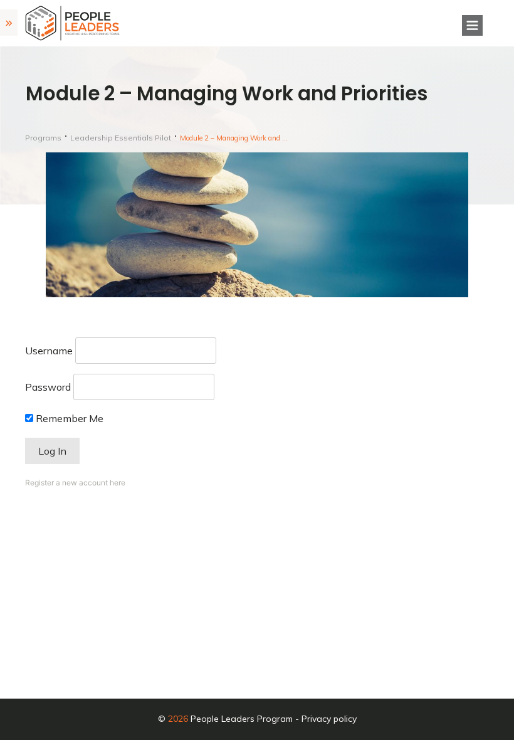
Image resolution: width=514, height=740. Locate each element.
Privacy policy (329, 718)
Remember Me (68, 418)
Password (48, 387)
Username (49, 350)
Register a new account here (75, 482)
